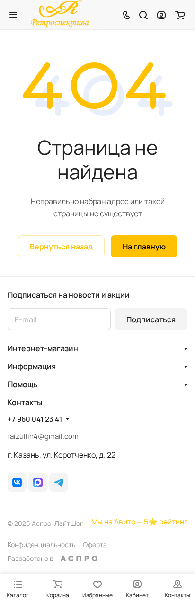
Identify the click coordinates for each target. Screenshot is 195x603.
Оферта (95, 544)
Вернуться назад (61, 246)
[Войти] (161, 14)
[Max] (37, 482)
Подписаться (151, 319)
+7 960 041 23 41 (35, 419)
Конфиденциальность (41, 544)
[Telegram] (58, 482)
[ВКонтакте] (17, 482)
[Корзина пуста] (180, 14)
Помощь (22, 384)
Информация (32, 366)
